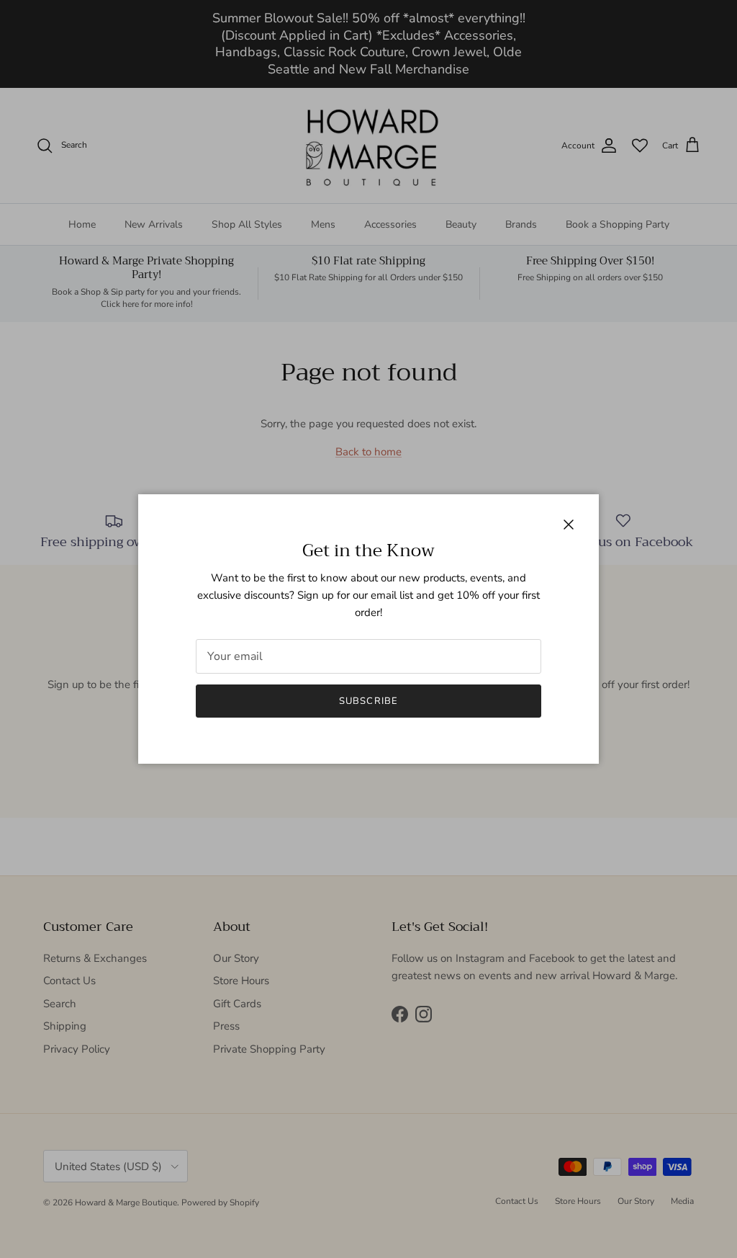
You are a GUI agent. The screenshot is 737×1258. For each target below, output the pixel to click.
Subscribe (368, 701)
